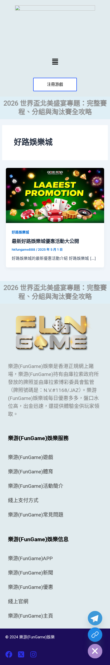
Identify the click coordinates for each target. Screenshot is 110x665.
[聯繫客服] (95, 634)
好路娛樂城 (20, 232)
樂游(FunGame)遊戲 (30, 457)
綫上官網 (18, 601)
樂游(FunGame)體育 (30, 472)
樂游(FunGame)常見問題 (35, 515)
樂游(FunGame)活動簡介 (35, 486)
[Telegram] (95, 618)
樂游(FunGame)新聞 (30, 573)
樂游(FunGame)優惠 (30, 587)
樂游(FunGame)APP (30, 558)
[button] (55, 61)
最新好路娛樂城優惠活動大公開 (45, 241)
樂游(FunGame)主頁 (30, 616)
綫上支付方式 (23, 500)
